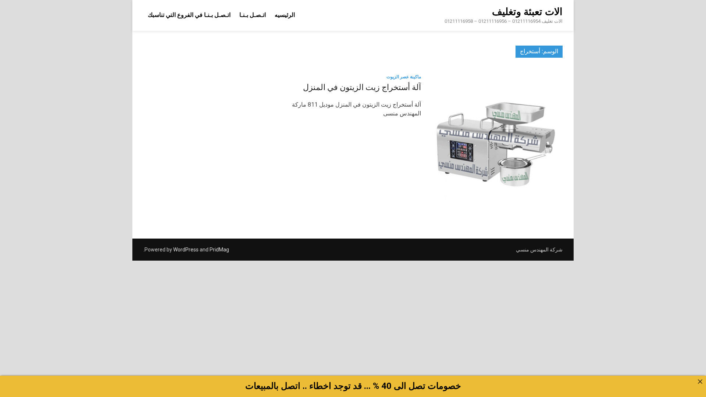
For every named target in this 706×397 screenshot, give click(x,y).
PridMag (219, 250)
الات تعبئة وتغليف (527, 12)
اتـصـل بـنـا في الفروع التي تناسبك (189, 14)
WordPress (186, 250)
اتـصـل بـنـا (252, 14)
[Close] (700, 381)
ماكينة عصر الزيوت (403, 76)
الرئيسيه (285, 14)
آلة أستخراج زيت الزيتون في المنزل (362, 87)
